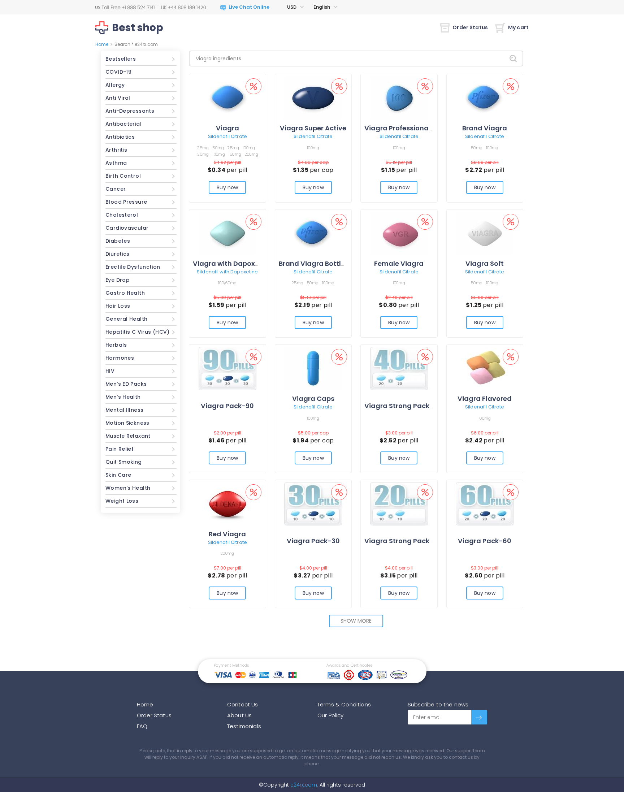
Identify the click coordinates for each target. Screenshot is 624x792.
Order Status (470, 27)
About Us (239, 715)
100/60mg (227, 283)
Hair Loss (117, 306)
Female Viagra (399, 263)
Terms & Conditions (344, 704)
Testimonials (244, 726)
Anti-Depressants (129, 110)
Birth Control (123, 175)
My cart (518, 27)
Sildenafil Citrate (227, 136)
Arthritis (116, 149)
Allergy (115, 84)
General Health (126, 319)
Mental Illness (124, 410)
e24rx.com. (303, 784)
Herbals (116, 345)
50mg (218, 148)
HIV (109, 371)
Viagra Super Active (313, 128)
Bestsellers (120, 58)
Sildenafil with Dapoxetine (227, 271)
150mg (235, 154)
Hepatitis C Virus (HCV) (137, 332)
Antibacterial (123, 123)
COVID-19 (118, 71)
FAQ (142, 726)
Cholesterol (121, 214)
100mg (249, 148)
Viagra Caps (313, 398)
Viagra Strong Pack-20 (403, 540)
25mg (203, 148)
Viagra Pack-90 (227, 405)
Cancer (115, 188)
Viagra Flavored (485, 398)
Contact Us (242, 704)
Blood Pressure (126, 201)
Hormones (119, 358)
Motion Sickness (127, 423)
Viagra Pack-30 (313, 540)
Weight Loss (121, 501)
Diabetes (117, 240)
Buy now (227, 187)
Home (101, 44)
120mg (202, 154)
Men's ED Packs (126, 384)
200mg (251, 154)
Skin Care (118, 475)
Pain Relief (119, 449)
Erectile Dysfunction (132, 267)
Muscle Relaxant (128, 436)
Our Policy (330, 715)
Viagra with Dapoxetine (232, 263)
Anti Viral (117, 97)
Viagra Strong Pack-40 (403, 405)
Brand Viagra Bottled (314, 263)
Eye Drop (117, 280)
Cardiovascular (126, 227)
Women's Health (127, 488)
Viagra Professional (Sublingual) (419, 128)
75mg (233, 148)
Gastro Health (125, 293)
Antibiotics (120, 136)
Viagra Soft (484, 263)
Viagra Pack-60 (484, 540)
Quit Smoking (123, 462)
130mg (218, 154)
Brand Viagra (484, 128)
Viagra (227, 128)
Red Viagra (227, 533)
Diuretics (117, 253)
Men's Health (123, 397)
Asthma (116, 162)
